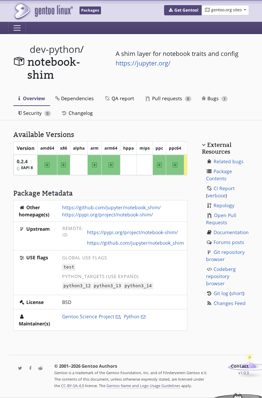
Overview (33, 98)
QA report (122, 98)
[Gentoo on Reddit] (38, 368)
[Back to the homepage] (43, 11)
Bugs (215, 98)
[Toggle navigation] (17, 28)
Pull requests (170, 98)
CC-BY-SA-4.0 (72, 385)
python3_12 (77, 286)
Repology (224, 205)
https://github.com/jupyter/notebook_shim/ (111, 207)
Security (35, 113)
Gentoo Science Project (88, 316)
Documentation (231, 232)
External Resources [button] (216, 148)
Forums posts (229, 242)
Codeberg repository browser (221, 276)
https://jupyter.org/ (143, 63)
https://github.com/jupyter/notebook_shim (135, 243)
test (68, 267)
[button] (183, 10)
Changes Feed (230, 303)
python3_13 (107, 286)
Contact (240, 366)
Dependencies (77, 98)
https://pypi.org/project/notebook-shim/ (107, 214)
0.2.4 (22, 161)
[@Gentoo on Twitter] (18, 368)
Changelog (80, 113)
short (237, 293)
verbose (216, 195)
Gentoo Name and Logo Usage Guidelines (143, 385)
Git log (221, 293)
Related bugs (229, 161)
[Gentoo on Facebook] (29, 368)
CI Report (224, 188)
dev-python (55, 49)
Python (132, 316)
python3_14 (138, 286)
